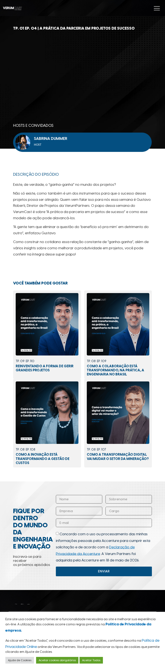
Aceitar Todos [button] (91, 660)
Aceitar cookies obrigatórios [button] (57, 660)
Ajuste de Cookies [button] (19, 660)
